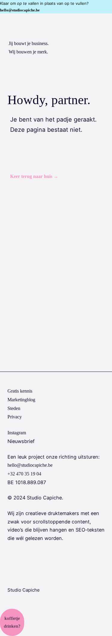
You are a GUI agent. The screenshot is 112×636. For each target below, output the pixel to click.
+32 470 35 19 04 (24, 474)
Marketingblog (21, 399)
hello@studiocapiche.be (20, 10)
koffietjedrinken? (12, 622)
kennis (19, 391)
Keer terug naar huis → (34, 176)
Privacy (14, 417)
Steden (13, 408)
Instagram (16, 433)
